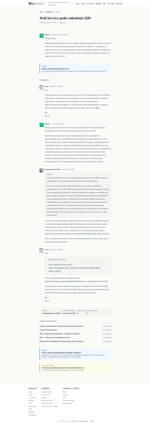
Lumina (65, 395)
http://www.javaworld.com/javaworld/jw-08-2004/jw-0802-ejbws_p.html (77, 233)
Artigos (44, 398)
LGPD (91, 421)
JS (109, 4)
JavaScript (32, 406)
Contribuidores (83, 421)
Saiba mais (74, 421)
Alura (64, 392)
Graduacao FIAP (47, 400)
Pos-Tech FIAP (47, 403)
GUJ (41, 12)
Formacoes (46, 395)
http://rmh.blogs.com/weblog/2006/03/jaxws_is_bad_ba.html (72, 281)
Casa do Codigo (68, 400)
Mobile (98, 4)
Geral (83, 4)
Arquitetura (49, 12)
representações (63, 224)
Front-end (32, 398)
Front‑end (90, 4)
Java (77, 4)
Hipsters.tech (67, 403)
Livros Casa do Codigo (50, 406)
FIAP (64, 398)
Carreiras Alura (47, 392)
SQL (104, 4)
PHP (112, 4)
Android (119, 4)
